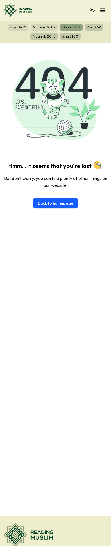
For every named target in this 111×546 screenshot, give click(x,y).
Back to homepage (55, 203)
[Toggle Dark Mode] (92, 10)
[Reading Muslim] (18, 10)
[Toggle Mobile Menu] (103, 10)
